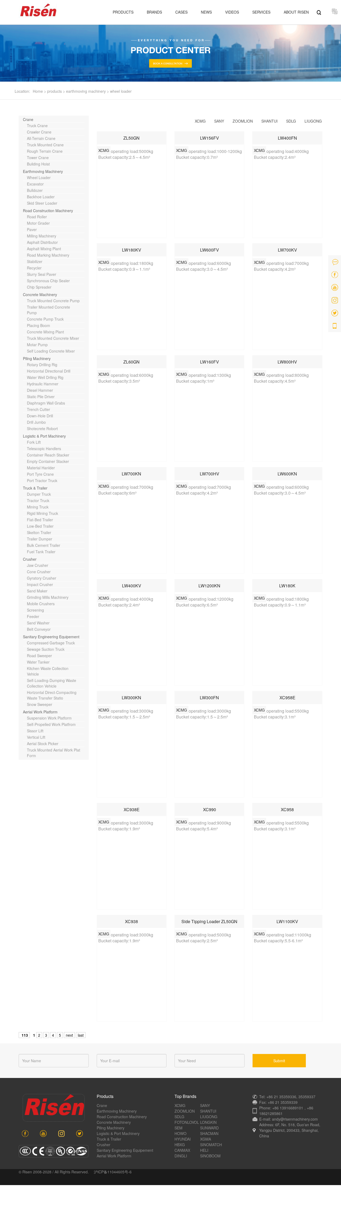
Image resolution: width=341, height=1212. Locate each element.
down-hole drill (40, 415)
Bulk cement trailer (43, 545)
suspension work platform (49, 718)
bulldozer (35, 190)
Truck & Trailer (35, 488)
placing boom (38, 325)
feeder (33, 616)
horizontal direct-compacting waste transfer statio (51, 695)
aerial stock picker (42, 743)
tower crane (38, 157)
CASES (181, 12)
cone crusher (39, 571)
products (54, 91)
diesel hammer (40, 390)
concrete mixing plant (45, 331)
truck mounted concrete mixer (53, 338)
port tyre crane (40, 474)
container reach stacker (48, 455)
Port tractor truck (42, 480)
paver (32, 229)
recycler (34, 267)
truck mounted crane (45, 144)
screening (35, 610)
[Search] (318, 12)
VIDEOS (232, 12)
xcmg (200, 121)
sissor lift (35, 730)
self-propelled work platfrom (51, 724)
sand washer (38, 622)
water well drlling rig (45, 377)
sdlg (291, 121)
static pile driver (41, 396)
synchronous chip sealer (48, 280)
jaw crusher (37, 565)
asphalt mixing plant (44, 248)
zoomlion (243, 121)
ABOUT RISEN (296, 12)
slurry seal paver (41, 274)
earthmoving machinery (86, 91)
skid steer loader (42, 203)
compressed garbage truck (51, 642)
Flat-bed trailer (40, 519)
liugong (313, 121)
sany (219, 121)
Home (38, 91)
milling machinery (41, 236)
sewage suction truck (45, 649)
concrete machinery (40, 294)
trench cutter (38, 409)
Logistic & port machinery (44, 436)
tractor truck (38, 500)
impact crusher (40, 584)
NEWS (206, 12)
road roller (37, 216)
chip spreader (39, 287)
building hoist (38, 164)
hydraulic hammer (42, 383)
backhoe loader (41, 196)
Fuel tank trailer (41, 551)
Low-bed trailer (40, 526)
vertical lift (36, 737)
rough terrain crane (45, 151)
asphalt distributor (42, 242)
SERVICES (261, 12)
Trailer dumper (39, 539)
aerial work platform (40, 711)
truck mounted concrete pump (53, 300)
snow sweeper (39, 704)
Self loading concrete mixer (51, 351)
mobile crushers (41, 603)
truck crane (37, 125)
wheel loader (121, 91)
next (69, 1035)
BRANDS (154, 12)
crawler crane (39, 132)
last (81, 1035)
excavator (35, 184)
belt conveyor (39, 629)
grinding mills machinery (47, 597)
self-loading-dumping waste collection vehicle (51, 683)
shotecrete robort (42, 428)
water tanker (38, 662)
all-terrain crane (41, 138)
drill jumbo (36, 422)
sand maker (37, 590)
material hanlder (41, 467)
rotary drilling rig (42, 364)
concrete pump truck (45, 319)
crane (28, 119)
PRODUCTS (123, 12)
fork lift (34, 442)
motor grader (38, 223)
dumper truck (39, 494)
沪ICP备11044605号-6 (113, 1171)
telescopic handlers (44, 448)
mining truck (37, 507)
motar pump (37, 344)
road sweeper (39, 655)
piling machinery (37, 358)
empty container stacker (48, 461)
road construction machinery (48, 210)
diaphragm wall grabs (46, 403)
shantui (269, 121)
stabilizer (34, 261)
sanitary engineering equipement (51, 636)
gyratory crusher (41, 578)
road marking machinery (48, 255)
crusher (29, 559)
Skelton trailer (39, 532)
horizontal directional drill (48, 371)
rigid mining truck (42, 513)
